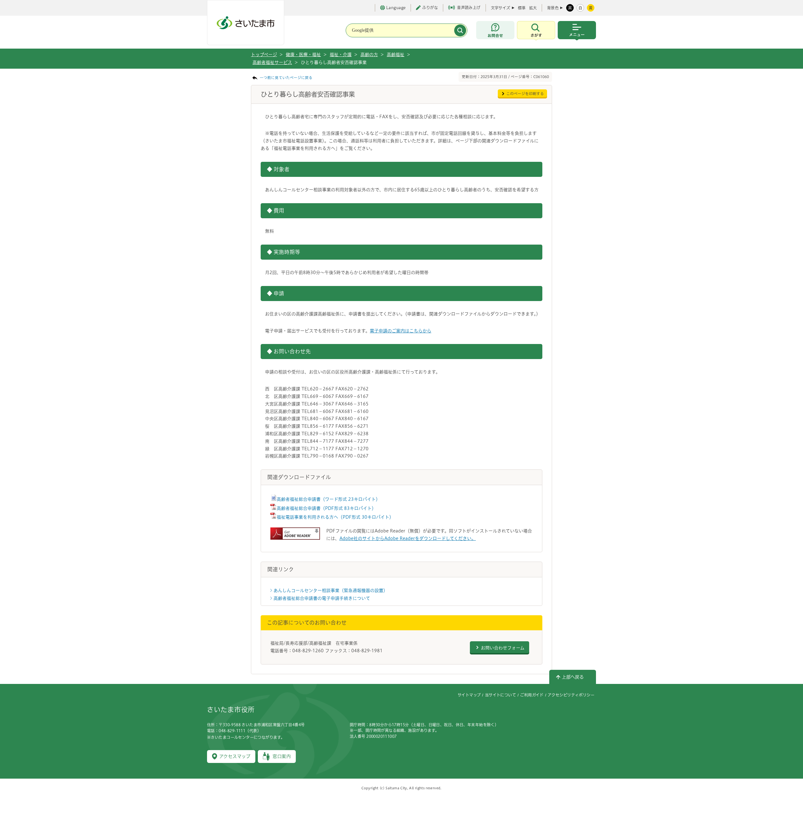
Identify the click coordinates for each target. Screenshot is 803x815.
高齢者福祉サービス (272, 62)
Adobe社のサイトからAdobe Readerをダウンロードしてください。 (407, 538)
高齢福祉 (395, 54)
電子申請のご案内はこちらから (400, 331)
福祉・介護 (341, 54)
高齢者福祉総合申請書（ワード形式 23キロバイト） (328, 499)
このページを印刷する (525, 93)
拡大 (533, 8)
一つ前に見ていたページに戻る (286, 77)
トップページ (264, 54)
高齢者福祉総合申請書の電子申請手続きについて (322, 598)
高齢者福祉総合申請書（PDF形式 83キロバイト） (326, 508)
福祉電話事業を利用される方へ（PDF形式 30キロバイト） (335, 517)
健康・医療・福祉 (303, 54)
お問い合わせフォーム (502, 648)
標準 (521, 8)
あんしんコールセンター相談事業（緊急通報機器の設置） (331, 590)
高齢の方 (369, 54)
